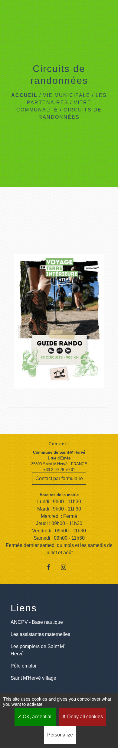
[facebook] (51, 567)
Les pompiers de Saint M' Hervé (38, 650)
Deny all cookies (84, 716)
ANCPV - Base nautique (37, 622)
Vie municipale (66, 95)
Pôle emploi (23, 665)
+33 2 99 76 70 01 (59, 469)
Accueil (24, 95)
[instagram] (66, 567)
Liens (24, 608)
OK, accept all (37, 716)
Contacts (59, 444)
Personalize (60, 734)
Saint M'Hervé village (33, 678)
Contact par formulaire (59, 478)
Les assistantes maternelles (40, 634)
